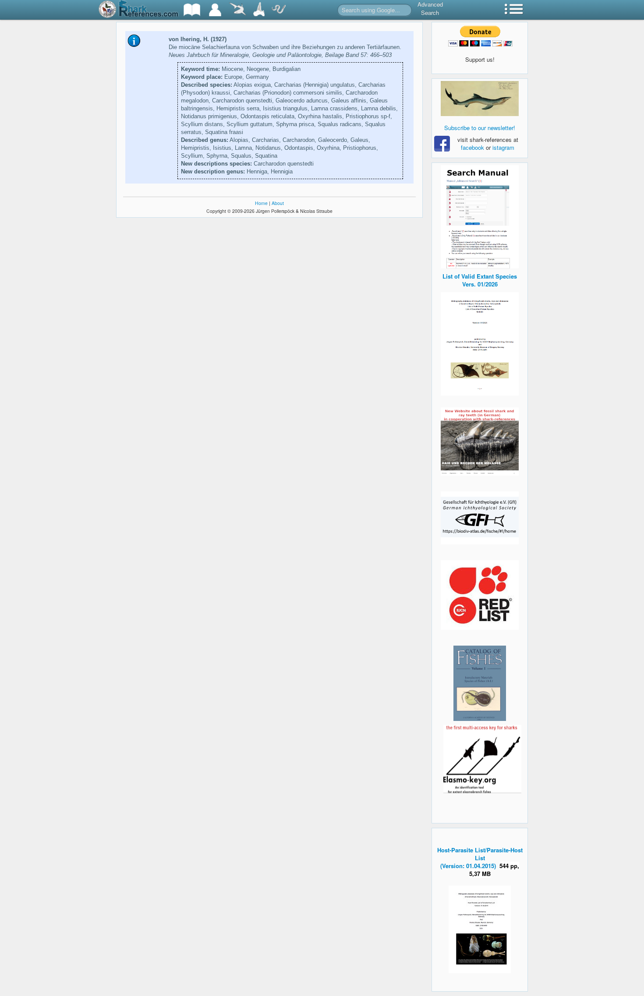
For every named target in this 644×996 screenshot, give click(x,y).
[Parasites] (278, 10)
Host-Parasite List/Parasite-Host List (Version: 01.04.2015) (480, 858)
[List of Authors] (215, 10)
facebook (472, 147)
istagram (503, 147)
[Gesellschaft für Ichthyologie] (480, 517)
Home (261, 203)
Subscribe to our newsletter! (479, 128)
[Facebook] (479, 98)
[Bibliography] (192, 10)
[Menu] (514, 10)
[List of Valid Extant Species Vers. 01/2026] (480, 343)
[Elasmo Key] (482, 758)
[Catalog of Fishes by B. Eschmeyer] (479, 683)
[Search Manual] (480, 216)
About (278, 203)
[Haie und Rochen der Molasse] (479, 441)
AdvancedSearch (430, 8)
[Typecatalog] (259, 10)
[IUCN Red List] (479, 595)
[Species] (237, 10)
